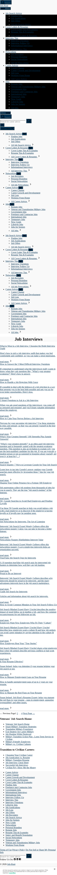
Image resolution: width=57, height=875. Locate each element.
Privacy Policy (18, 850)
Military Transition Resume (17, 760)
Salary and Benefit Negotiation (19, 835)
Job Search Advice (14, 13)
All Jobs (15, 108)
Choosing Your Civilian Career (19, 755)
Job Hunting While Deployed (18, 734)
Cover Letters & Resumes (17, 27)
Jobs (7, 81)
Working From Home (20, 75)
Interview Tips (12, 38)
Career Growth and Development (25, 70)
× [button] (55, 869)
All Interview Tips (19, 49)
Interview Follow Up (20, 43)
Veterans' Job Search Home (17, 724)
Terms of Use (6, 850)
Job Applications (18, 18)
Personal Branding (19, 57)
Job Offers (15, 21)
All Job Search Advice (21, 24)
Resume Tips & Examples (22, 32)
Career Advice (12, 65)
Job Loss (15, 73)
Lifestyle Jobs (17, 101)
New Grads (16, 99)
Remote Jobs (16, 84)
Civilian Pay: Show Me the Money (21, 767)
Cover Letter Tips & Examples (24, 29)
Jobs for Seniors (18, 104)
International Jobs (18, 94)
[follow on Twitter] (15, 859)
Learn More (12, 873)
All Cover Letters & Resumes (24, 35)
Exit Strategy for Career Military (20, 731)
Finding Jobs (16, 16)
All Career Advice (19, 79)
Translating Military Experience (19, 729)
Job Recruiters (17, 54)
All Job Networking (20, 63)
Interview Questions (20, 40)
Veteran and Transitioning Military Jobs (28, 86)
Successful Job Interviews (17, 765)
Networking (11, 52)
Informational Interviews (22, 45)
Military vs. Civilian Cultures (18, 744)
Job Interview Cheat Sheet (17, 762)
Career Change (17, 68)
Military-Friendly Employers (18, 742)
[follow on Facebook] (20, 859)
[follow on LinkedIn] (17, 859)
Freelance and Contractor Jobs (24, 91)
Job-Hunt (4, 5)
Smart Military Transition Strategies (21, 726)
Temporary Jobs (18, 96)
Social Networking (19, 59)
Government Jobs (18, 89)
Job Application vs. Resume (18, 757)
